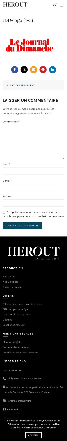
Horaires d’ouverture (19, 400)
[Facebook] (14, 69)
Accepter (33, 435)
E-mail (7, 180)
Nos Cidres (9, 276)
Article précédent (22, 85)
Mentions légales (13, 342)
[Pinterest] (43, 69)
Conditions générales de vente (20, 352)
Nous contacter (12, 370)
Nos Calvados (11, 281)
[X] (24, 69)
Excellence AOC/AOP (14, 324)
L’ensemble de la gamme (17, 314)
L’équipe (7, 319)
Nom (6, 164)
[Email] (33, 69)
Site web (7, 196)
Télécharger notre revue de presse (22, 304)
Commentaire (11, 121)
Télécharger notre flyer (16, 309)
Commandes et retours (16, 347)
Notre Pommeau (12, 287)
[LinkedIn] (52, 69)
